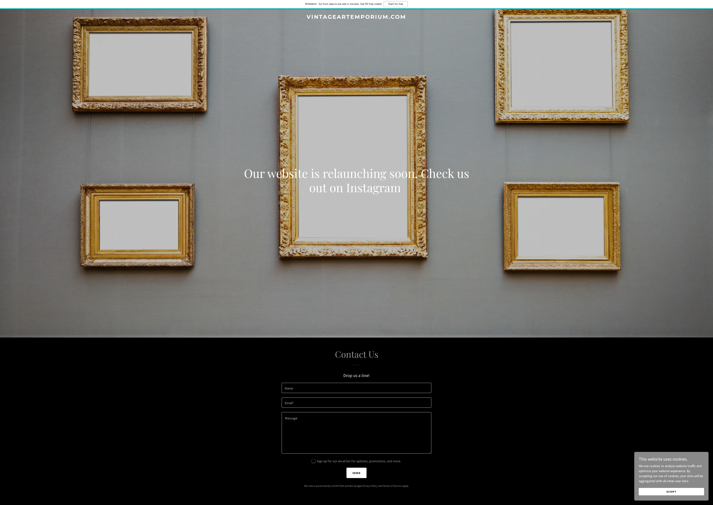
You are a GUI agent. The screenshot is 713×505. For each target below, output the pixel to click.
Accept (671, 491)
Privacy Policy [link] (370, 486)
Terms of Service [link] (392, 486)
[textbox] (356, 388)
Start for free (395, 4)
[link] (356, 17)
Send (356, 473)
